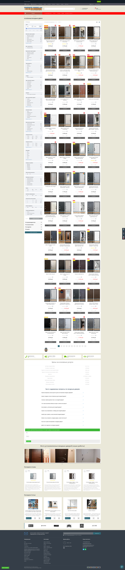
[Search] (74, 9)
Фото (25, 541)
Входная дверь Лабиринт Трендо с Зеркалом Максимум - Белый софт (79, 216)
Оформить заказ (98, 9)
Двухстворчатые (46, 557)
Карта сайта (26, 556)
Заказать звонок (84, 9)
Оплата (45, 4)
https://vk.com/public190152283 (64, 548)
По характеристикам (47, 563)
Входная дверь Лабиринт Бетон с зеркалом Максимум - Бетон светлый (79, 333)
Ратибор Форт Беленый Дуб (94, 99)
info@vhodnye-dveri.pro (87, 543)
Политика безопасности (70, 535)
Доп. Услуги (66, 4)
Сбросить (27, 218)
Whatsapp (85, 549)
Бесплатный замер (27, 552)
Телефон (27, 436)
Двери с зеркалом (47, 546)
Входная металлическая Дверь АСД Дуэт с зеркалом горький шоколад (94, 129)
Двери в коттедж (46, 560)
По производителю (47, 13)
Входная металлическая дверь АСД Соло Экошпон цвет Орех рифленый (79, 304)
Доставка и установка (27, 543)
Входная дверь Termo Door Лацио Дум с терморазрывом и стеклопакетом (65, 245)
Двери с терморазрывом (48, 547)
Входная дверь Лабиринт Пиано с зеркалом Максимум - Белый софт (93, 275)
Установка (49, 4)
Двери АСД (45, 550)
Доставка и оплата (68, 13)
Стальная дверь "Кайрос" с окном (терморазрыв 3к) (72, 483)
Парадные (45, 556)
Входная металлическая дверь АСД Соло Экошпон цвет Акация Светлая (93, 187)
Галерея (62, 4)
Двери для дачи (46, 561)
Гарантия (58, 4)
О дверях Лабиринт (91, 510)
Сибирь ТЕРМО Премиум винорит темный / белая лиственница (93, 304)
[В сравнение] (55, 28)
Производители (26, 558)
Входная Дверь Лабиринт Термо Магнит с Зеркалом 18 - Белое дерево (65, 304)
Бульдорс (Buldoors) (47, 553)
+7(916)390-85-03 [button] (86, 542)
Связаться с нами (27, 553)
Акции (63, 13)
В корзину (50, 50)
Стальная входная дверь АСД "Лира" (52, 482)
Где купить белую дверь (72, 510)
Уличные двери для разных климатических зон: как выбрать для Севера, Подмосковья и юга (33, 511)
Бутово (45, 544)
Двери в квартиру (47, 541)
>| (85, 346)
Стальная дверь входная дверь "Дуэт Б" (33, 482)
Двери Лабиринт (46, 551)
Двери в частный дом (47, 543)
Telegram (83, 549)
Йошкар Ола (46, 549)
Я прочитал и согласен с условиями (72, 535)
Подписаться (97, 533)
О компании (40, 4)
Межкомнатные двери (47, 554)
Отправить (28, 441)
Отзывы (58, 13)
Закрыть (99, 1)
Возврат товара (26, 555)
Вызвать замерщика (33, 232)
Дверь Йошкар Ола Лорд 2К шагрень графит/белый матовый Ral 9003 (79, 187)
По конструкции (29, 16)
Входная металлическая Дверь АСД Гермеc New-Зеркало (79, 245)
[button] (123, 238)
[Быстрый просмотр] (55, 30)
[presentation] (25, 456)
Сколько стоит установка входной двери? (31, 547)
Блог (54, 13)
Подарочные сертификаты (28, 559)
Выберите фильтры (36, 218)
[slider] (26, 28)
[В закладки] (55, 27)
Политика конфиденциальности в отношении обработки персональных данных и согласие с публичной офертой (32, 550)
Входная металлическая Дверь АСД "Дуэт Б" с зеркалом (50, 41)
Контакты (53, 4)
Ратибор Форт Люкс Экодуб (51, 186)
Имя (26, 432)
